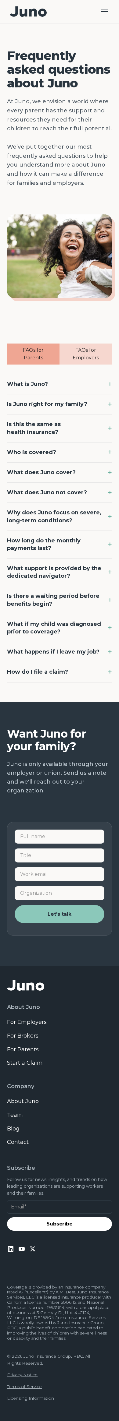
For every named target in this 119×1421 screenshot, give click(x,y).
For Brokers (22, 1035)
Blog (13, 1128)
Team (15, 1115)
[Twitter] (32, 1249)
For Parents (23, 1049)
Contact (18, 1142)
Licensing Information (30, 1398)
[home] (59, 985)
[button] (103, 11)
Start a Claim (25, 1063)
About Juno (23, 1101)
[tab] (33, 354)
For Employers (27, 1022)
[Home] (28, 11)
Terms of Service (24, 1386)
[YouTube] (21, 1249)
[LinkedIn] (10, 1249)
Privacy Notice (22, 1374)
